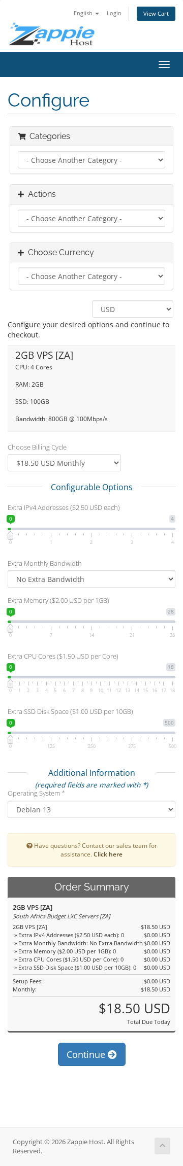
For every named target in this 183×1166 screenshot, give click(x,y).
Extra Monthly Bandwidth (45, 563)
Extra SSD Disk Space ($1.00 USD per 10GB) (70, 711)
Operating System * (36, 793)
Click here (108, 854)
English (84, 13)
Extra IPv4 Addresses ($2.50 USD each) (64, 507)
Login (114, 13)
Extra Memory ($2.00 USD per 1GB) (58, 600)
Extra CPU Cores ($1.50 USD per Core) (63, 656)
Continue (87, 1054)
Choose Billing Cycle (37, 447)
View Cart (156, 13)
